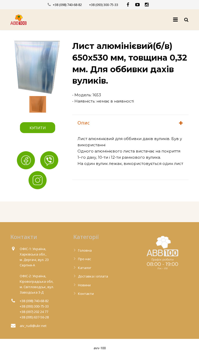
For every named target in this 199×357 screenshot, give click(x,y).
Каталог (84, 267)
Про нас (84, 259)
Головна (85, 250)
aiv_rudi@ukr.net (33, 325)
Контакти (86, 293)
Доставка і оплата (93, 276)
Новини (84, 285)
